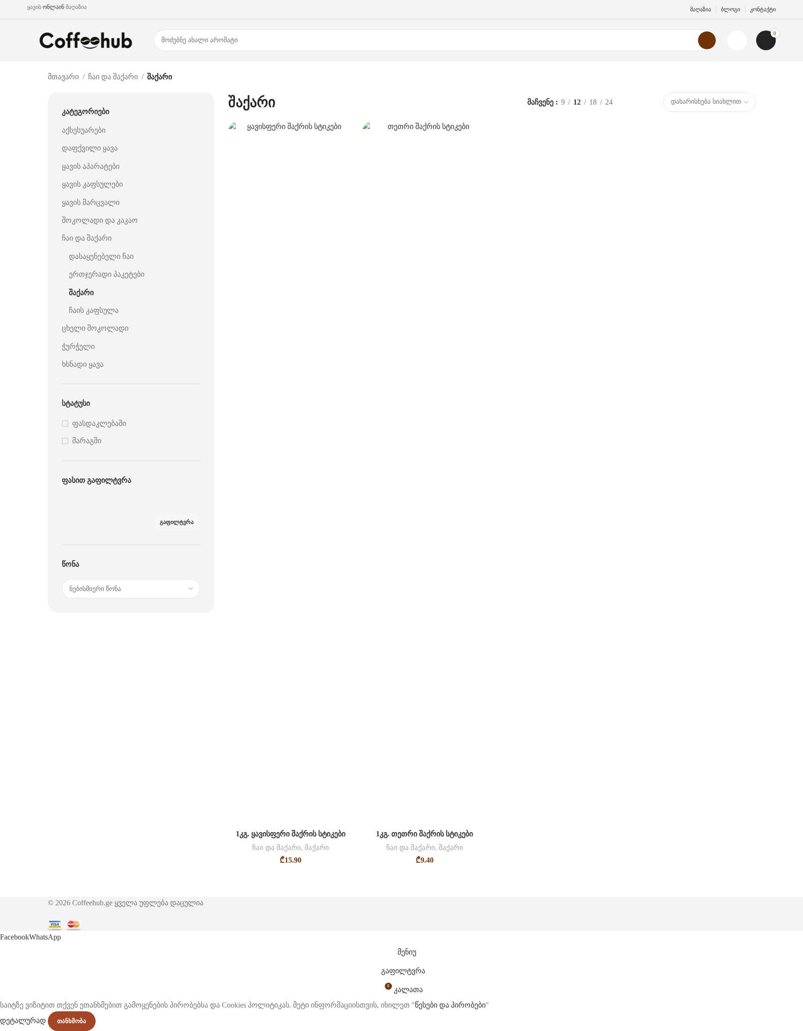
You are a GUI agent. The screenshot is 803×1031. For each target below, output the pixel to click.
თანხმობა (71, 1020)
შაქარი (81, 292)
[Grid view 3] (630, 102)
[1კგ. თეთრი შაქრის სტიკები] (424, 473)
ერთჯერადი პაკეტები (106, 274)
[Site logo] (85, 40)
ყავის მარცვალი (91, 202)
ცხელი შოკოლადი (95, 328)
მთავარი (63, 77)
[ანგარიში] (736, 40)
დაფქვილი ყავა (90, 148)
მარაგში (86, 441)
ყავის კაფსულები (92, 184)
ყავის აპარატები (91, 166)
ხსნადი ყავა (83, 364)
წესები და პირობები (450, 1005)
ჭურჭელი (78, 346)
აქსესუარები (83, 130)
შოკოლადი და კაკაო (100, 220)
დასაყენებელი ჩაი (101, 256)
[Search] (707, 40)
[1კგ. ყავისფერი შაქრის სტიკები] (290, 473)
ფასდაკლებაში (99, 423)
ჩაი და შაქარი (113, 77)
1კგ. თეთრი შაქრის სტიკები (424, 834)
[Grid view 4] (648, 102)
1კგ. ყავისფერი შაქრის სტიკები (290, 834)
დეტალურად (24, 1020)
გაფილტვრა (177, 522)
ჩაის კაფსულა (94, 310)
